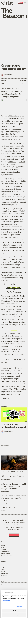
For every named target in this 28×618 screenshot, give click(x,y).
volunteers (21, 199)
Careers (3, 571)
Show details (20, 606)
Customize (13, 615)
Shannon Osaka (8, 74)
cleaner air (14, 245)
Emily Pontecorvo (8, 431)
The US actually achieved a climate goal (13, 426)
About (2, 565)
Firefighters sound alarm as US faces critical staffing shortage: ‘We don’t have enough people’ (13, 474)
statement (12, 162)
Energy (3, 545)
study (15, 211)
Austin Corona (5, 491)
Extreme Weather (5, 553)
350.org (14, 167)
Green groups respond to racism (13, 67)
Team (2, 567)
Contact (3, 569)
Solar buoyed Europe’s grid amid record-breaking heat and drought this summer (13, 486)
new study (7, 333)
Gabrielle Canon (5, 479)
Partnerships (4, 573)
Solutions (3, 549)
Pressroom (4, 575)
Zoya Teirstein (8, 398)
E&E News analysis (11, 368)
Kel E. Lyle (3, 510)
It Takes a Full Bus (8, 507)
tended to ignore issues (10, 186)
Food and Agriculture (6, 555)
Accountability (5, 551)
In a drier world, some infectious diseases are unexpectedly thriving (13, 498)
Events (3, 587)
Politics (3, 547)
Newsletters (4, 584)
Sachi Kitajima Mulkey (6, 503)
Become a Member (6, 589)
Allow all (14, 610)
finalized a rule (13, 309)
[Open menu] (25, 2)
